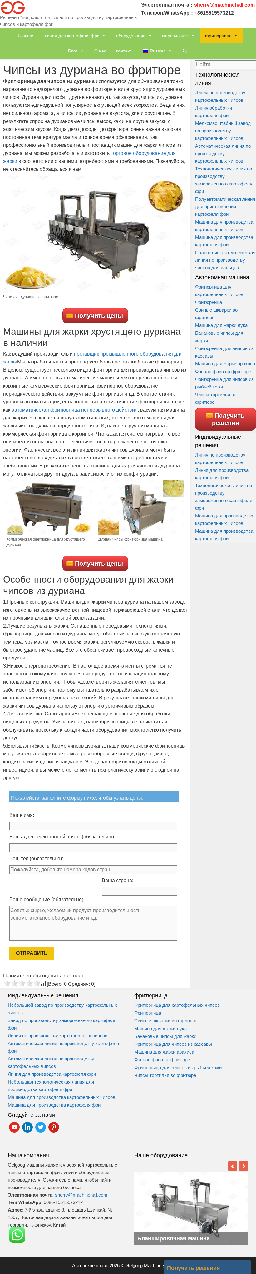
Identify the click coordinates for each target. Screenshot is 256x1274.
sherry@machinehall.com (81, 1194)
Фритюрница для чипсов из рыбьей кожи (178, 1067)
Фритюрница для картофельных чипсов (177, 1005)
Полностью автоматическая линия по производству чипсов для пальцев (225, 260)
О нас (100, 50)
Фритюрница (208, 302)
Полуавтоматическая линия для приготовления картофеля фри (225, 206)
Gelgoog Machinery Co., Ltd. (155, 1265)
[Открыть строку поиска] (185, 51)
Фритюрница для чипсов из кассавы (173, 1044)
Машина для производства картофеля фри (54, 1105)
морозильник (175, 35)
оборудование (130, 35)
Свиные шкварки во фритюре (165, 1020)
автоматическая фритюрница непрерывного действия (75, 409)
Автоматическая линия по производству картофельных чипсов (223, 153)
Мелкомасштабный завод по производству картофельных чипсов (223, 131)
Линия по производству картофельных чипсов (57, 1035)
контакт (123, 50)
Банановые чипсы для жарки (165, 1036)
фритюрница (218, 35)
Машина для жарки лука (221, 325)
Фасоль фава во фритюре (223, 371)
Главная (26, 35)
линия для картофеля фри (72, 35)
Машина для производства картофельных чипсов (61, 1097)
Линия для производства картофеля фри (52, 1074)
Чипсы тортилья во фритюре (165, 1075)
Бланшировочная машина (173, 1238)
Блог (72, 50)
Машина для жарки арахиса (225, 363)
